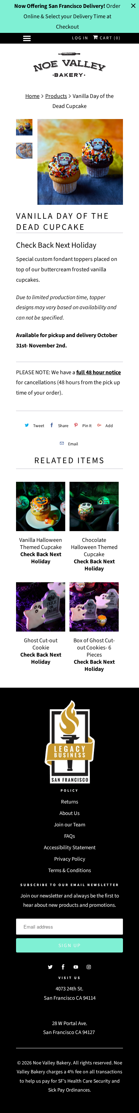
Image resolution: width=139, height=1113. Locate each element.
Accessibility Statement (70, 847)
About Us (69, 813)
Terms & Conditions (69, 870)
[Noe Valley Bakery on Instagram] (88, 967)
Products (56, 96)
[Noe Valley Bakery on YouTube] (76, 967)
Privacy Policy (69, 859)
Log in (80, 38)
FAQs (69, 836)
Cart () (109, 38)
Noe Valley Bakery (52, 1063)
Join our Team (69, 824)
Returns (69, 802)
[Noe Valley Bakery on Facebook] (63, 967)
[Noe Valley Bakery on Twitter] (50, 967)
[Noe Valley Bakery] (69, 65)
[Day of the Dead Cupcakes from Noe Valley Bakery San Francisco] (80, 162)
